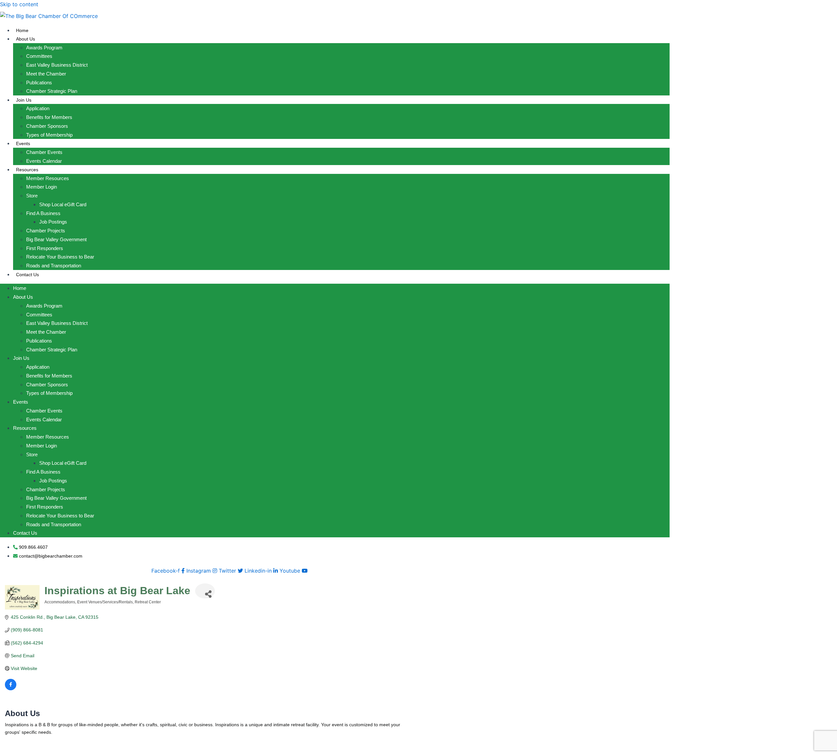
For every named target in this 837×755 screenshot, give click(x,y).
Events (23, 143)
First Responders (44, 248)
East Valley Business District (57, 65)
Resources (27, 169)
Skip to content (19, 4)
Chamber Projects (45, 230)
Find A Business (43, 213)
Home (22, 30)
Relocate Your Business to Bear (60, 257)
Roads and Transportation (53, 265)
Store (32, 195)
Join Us (23, 100)
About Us (25, 39)
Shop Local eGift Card (62, 204)
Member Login (41, 187)
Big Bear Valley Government (56, 239)
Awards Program (44, 47)
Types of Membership (49, 135)
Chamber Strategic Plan (51, 91)
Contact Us (27, 274)
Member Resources (47, 178)
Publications (39, 82)
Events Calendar (44, 161)
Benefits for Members (49, 117)
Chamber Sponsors (47, 126)
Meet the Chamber (46, 73)
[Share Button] (205, 590)
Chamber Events (44, 152)
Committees (39, 56)
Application (37, 108)
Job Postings (53, 222)
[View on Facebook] (10, 688)
